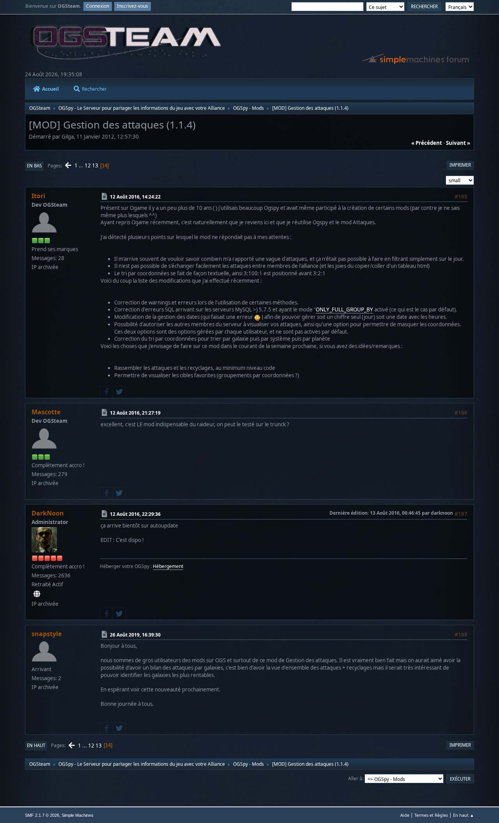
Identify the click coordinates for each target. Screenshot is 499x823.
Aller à (355, 778)
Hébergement (168, 566)
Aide (404, 815)
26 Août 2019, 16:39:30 (135, 634)
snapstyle (47, 634)
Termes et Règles (431, 815)
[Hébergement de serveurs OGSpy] (37, 594)
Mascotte (46, 412)
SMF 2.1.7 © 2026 (42, 815)
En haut (36, 745)
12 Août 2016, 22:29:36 (135, 514)
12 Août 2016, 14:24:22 (135, 196)
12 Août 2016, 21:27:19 (135, 413)
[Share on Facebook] (106, 392)
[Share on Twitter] (119, 392)
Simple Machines (78, 815)
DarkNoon (48, 513)
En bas (34, 166)
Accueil (50, 89)
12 (88, 165)
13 (95, 165)
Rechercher (94, 89)
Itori (38, 196)
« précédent (426, 142)
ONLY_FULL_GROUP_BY (344, 309)
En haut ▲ (463, 815)
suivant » (458, 142)
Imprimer (460, 165)
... (82, 165)
